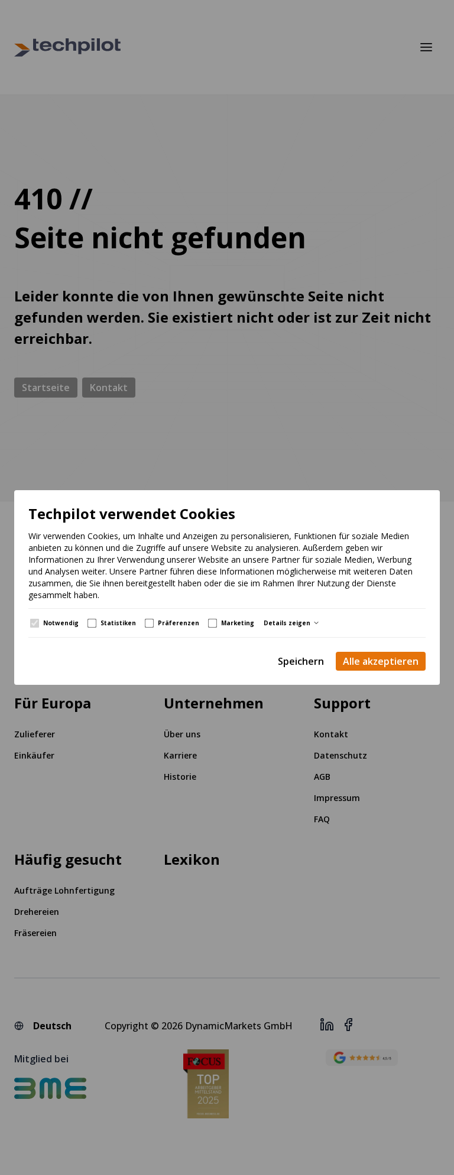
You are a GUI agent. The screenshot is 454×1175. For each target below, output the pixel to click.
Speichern (301, 661)
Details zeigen (287, 623)
